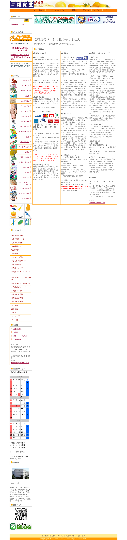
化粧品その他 (24, 116)
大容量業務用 (16, 246)
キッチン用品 (24, 142)
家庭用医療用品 (24, 132)
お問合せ (16, 332)
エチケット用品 (24, 126)
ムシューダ (15, 316)
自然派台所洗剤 (17, 298)
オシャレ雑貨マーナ (18, 261)
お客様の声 (17, 329)
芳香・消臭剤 (24, 157)
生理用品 (26, 167)
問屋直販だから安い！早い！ (44, 6)
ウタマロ (14, 305)
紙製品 (27, 152)
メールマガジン (18, 32)
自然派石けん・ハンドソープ (21, 279)
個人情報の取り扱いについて (52, 536)
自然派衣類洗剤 (17, 294)
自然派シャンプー (17, 268)
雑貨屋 (38, 2)
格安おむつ (15, 250)
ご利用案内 (73, 10)
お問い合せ (86, 10)
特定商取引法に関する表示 (75, 536)
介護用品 (26, 177)
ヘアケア (26, 80)
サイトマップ (110, 10)
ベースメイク (24, 106)
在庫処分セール (17, 235)
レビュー (97, 10)
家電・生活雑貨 (24, 193)
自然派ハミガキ (17, 291)
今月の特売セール (17, 239)
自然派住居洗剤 (17, 302)
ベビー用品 (25, 172)
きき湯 (13, 312)
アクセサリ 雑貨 (24, 188)
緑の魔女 (14, 309)
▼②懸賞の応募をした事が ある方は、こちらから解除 (20, 57)
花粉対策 (14, 253)
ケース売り (15, 320)
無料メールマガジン (20, 336)
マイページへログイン (56, 10)
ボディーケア (24, 85)
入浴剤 (27, 96)
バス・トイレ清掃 (23, 147)
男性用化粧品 (24, 121)
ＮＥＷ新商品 (16, 264)
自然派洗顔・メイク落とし (21, 283)
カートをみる (39, 10)
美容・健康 (25, 199)
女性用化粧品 (24, 101)
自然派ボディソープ (18, 287)
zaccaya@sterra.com (20, 363)
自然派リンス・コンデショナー (21, 273)
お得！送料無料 (17, 243)
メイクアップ (24, 111)
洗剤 (27, 137)
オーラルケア (25, 91)
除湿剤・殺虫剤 (24, 162)
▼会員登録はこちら (17, 24)
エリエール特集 (17, 257)
